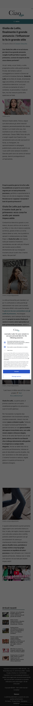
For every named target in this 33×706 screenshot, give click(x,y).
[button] (16, 350)
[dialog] (16, 353)
